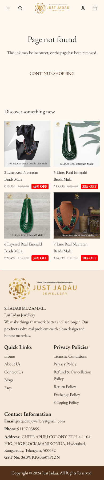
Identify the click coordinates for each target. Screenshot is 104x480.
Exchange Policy (67, 394)
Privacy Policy (65, 364)
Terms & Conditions (70, 356)
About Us (12, 364)
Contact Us (13, 372)
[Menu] (9, 8)
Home (9, 356)
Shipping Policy (66, 402)
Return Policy (65, 386)
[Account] (83, 8)
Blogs (8, 379)
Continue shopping (52, 73)
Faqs (7, 387)
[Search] (20, 8)
